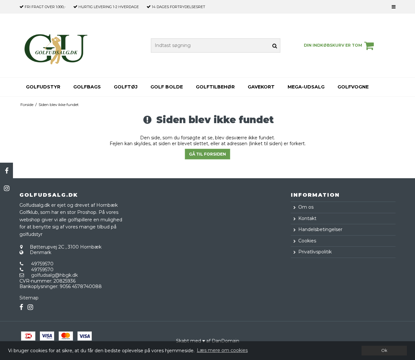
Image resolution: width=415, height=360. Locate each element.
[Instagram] (6, 188)
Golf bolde (166, 87)
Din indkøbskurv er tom (333, 45)
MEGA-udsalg (306, 87)
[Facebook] (6, 171)
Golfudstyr (43, 87)
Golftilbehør (215, 87)
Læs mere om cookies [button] (222, 350)
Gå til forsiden (207, 154)
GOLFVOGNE (353, 87)
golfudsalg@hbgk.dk (54, 275)
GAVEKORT (261, 87)
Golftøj (125, 87)
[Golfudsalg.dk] (56, 45)
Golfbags (87, 87)
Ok (384, 350)
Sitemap (29, 298)
